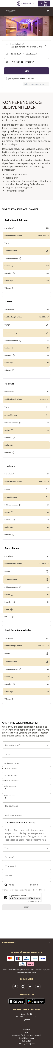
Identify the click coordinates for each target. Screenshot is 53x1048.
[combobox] (26, 45)
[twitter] (30, 986)
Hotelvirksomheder (26, 1038)
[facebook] (15, 986)
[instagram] (22, 986)
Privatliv (26, 1029)
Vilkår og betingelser (27, 1043)
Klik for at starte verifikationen (25, 898)
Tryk (26, 1032)
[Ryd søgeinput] (45, 45)
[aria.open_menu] (47, 11)
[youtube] (38, 986)
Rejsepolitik (26, 1041)
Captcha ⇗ (34, 901)
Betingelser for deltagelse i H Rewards (26, 1035)
